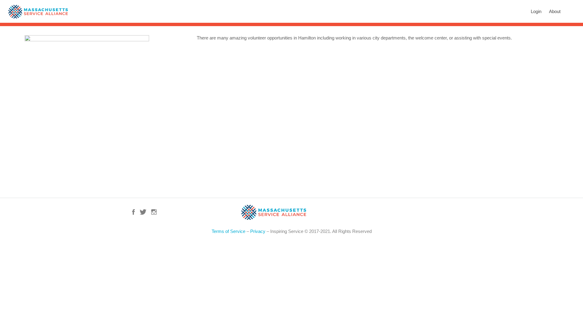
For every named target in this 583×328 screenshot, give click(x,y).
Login (536, 11)
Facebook (133, 212)
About (555, 11)
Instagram (154, 212)
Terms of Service (228, 231)
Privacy (257, 231)
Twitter (143, 212)
